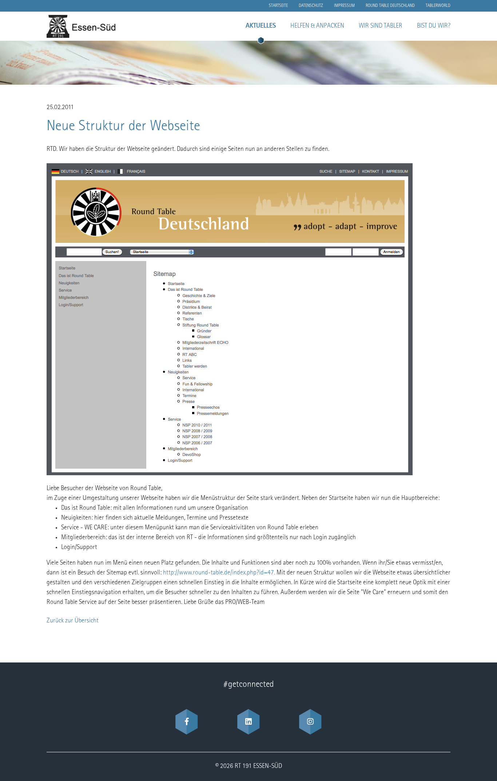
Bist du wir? (433, 26)
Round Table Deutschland (390, 6)
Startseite (278, 6)
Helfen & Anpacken (317, 26)
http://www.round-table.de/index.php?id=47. (219, 573)
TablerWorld (438, 6)
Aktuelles (261, 26)
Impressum (344, 6)
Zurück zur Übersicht (73, 621)
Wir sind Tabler (380, 26)
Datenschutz (311, 6)
